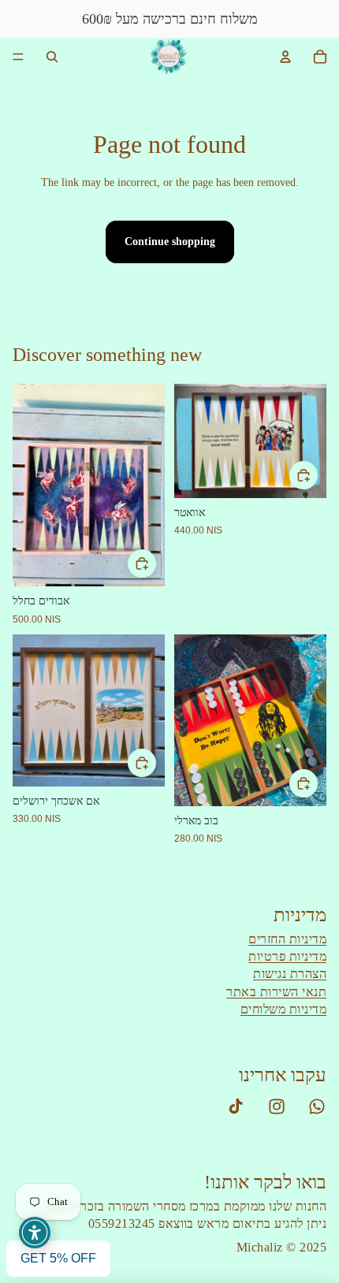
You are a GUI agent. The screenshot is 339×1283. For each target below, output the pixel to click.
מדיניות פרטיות (287, 956)
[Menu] (18, 57)
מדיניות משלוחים (283, 1009)
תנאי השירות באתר (276, 992)
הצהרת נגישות (289, 973)
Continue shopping (170, 241)
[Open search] (52, 56)
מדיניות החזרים (287, 939)
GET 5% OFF (58, 1258)
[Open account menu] (285, 56)
